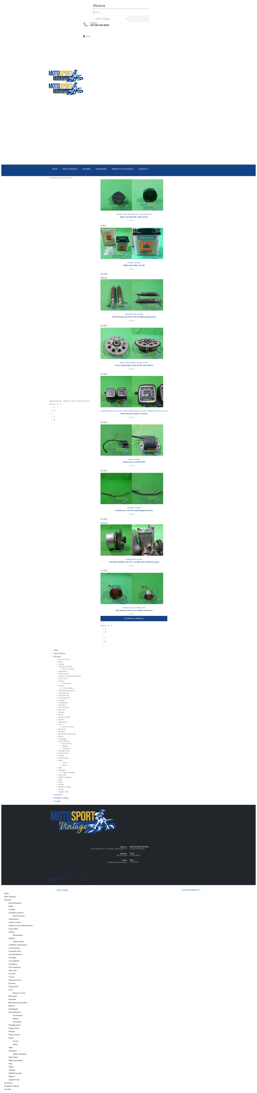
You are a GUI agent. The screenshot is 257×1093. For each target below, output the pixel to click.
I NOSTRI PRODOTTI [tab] (191, 890)
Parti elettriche (64, 741)
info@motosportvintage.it (117, 862)
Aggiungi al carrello (133, 618)
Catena (61, 681)
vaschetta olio (146, 214)
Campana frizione (65, 667)
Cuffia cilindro (67, 688)
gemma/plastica (128, 608)
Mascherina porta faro (67, 734)
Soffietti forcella (64, 787)
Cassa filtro (62, 679)
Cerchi (64, 763)
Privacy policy (84, 880)
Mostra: (53, 404)
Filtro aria (61, 710)
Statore (61, 789)
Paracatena (66, 683)
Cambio (61, 664)
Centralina (66, 748)
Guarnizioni (62, 722)
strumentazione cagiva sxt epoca (134, 413)
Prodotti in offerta (122, 169)
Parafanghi (62, 739)
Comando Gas (63, 695)
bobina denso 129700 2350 (134, 462)
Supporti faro (63, 792)
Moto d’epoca (70, 169)
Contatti (143, 169)
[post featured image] (132, 195)
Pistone (61, 756)
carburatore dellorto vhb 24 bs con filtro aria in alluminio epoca (134, 562)
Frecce (60, 715)
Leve (60, 724)
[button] (99, 6)
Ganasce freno (64, 717)
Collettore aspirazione (66, 691)
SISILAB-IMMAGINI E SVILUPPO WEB (62, 879)
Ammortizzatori (131, 314)
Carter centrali (63, 674)
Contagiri (118, 411)
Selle (60, 768)
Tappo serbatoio (68, 772)
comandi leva (63, 693)
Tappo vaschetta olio (131, 214)
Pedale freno (63, 753)
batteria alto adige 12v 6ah (134, 265)
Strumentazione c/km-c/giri (157, 411)
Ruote (145, 362)
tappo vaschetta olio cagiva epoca (134, 217)
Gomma (61, 719)
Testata (61, 785)
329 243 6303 (122, 855)
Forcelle (61, 712)
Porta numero (63, 758)
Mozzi (64, 765)
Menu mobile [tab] (62, 890)
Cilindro (61, 686)
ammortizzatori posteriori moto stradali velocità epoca (134, 317)
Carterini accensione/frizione (69, 676)
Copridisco (62, 705)
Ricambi (86, 169)
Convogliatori (63, 703)
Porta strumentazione (130, 411)
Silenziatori (62, 775)
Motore (60, 736)
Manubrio (130, 508)
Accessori (101, 169)
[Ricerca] (129, 19)
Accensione (66, 744)
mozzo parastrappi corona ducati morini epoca (134, 365)
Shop (54, 169)
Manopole (62, 729)
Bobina (130, 459)
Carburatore (131, 559)
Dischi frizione (68, 669)
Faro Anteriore (63, 707)
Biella (60, 662)
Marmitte (61, 732)
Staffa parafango (64, 777)
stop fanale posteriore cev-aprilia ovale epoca (133, 610)
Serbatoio (61, 770)
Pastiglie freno (64, 751)
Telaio (60, 782)
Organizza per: (56, 401)
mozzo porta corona (128, 362)
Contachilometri (107, 411)
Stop (143, 608)
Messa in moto (68, 727)
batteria (130, 262)
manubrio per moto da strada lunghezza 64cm (134, 510)
